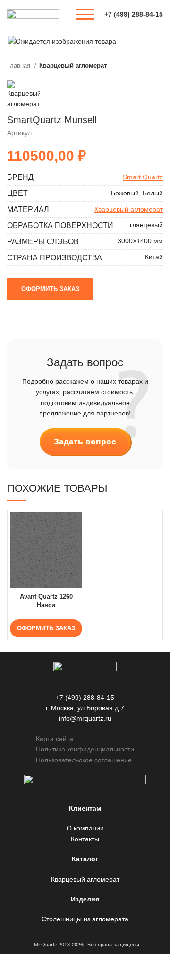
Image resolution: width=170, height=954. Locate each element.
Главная (19, 65)
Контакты (85, 839)
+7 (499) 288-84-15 (133, 14)
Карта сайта (54, 738)
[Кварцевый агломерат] (23, 94)
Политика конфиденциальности (85, 749)
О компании (85, 828)
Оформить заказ (50, 288)
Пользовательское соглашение (84, 760)
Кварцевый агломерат (73, 65)
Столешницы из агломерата (85, 919)
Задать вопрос (85, 442)
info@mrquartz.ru (85, 718)
